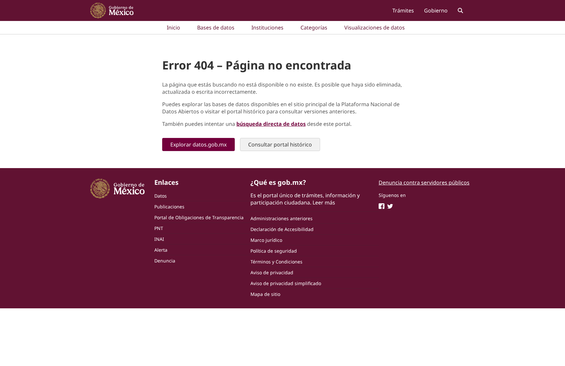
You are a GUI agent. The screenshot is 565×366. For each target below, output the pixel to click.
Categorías (313, 27)
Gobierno (436, 10)
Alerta (160, 250)
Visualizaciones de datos (374, 27)
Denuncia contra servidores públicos (424, 182)
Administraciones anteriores (281, 218)
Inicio (173, 27)
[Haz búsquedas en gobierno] (460, 10)
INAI (159, 239)
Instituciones (267, 27)
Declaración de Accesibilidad (282, 229)
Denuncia (164, 261)
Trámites (403, 10)
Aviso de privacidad (271, 272)
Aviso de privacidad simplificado (285, 283)
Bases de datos (215, 27)
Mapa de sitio (265, 294)
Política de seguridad (273, 251)
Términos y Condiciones (276, 262)
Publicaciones (169, 206)
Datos (160, 196)
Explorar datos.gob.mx (198, 144)
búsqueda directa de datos (271, 123)
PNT (158, 228)
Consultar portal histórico (280, 144)
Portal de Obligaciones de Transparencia (199, 217)
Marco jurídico (266, 240)
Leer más (324, 202)
